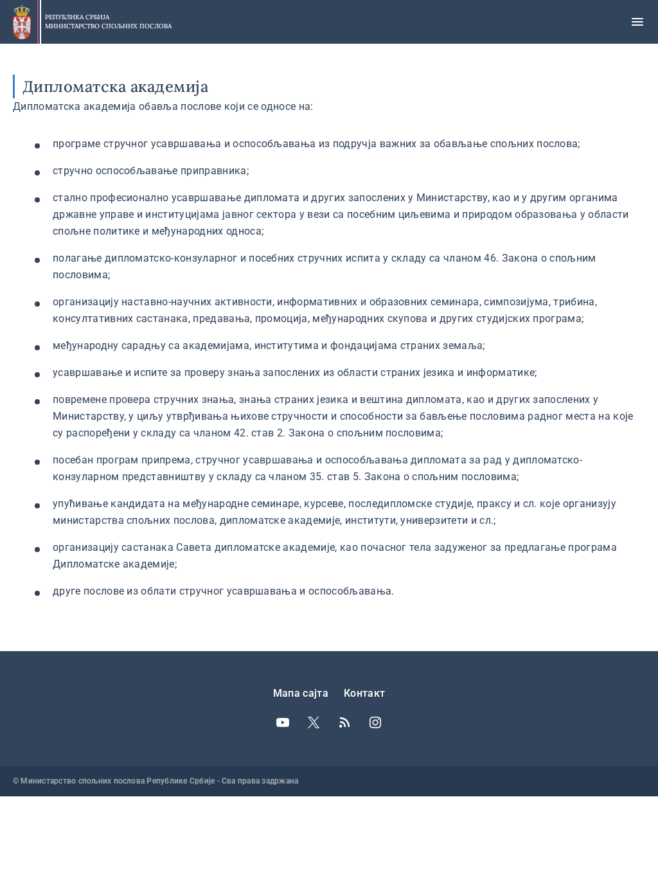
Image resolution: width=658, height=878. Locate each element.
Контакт (364, 693)
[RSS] (344, 722)
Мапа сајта (300, 693)
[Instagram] (375, 722)
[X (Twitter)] (313, 722)
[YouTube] (282, 722)
